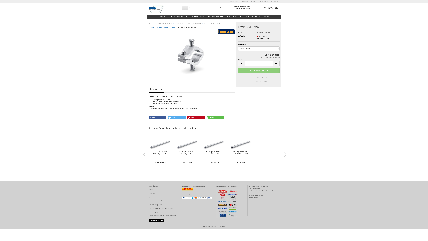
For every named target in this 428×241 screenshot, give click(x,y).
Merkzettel (276, 1)
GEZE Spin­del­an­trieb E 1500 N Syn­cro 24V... (160, 153)
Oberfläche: (242, 44)
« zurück (159, 28)
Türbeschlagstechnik (215, 17)
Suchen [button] (245, 1)
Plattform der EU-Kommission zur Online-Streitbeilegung (161, 210)
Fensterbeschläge (176, 17)
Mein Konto (234, 1)
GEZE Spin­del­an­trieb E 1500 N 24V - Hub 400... (241, 153)
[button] (253, 1)
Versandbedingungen (155, 205)
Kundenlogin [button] (264, 1)
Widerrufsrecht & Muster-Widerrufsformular (162, 215)
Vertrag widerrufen (156, 220)
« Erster (152, 28)
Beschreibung (156, 89)
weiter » (166, 28)
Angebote (267, 17)
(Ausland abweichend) (263, 38)
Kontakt (151, 189)
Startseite (162, 17)
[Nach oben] (422, 237)
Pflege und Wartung (252, 17)
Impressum (152, 193)
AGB (150, 197)
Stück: (240, 59)
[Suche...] (221, 8)
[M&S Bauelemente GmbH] (164, 9)
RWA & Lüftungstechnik (195, 17)
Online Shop (207, 226)
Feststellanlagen (234, 17)
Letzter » (173, 28)
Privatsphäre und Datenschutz (158, 201)
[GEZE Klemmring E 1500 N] (191, 54)
